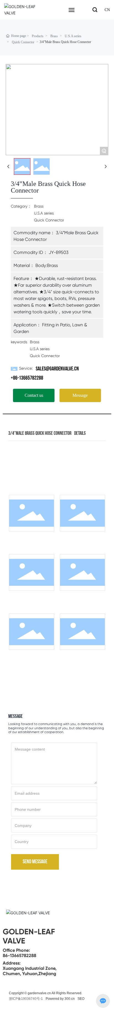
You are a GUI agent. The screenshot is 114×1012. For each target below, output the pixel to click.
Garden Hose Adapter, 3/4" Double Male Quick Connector (81, 658)
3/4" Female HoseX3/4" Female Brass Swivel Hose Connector (30, 540)
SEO (80, 999)
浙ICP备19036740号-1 (26, 999)
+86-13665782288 (27, 378)
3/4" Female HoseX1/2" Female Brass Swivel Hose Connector (30, 599)
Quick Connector (23, 42)
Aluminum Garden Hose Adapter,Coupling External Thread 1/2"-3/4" (30, 658)
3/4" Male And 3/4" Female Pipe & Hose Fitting (81, 597)
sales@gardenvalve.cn (57, 369)
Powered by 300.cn (60, 999)
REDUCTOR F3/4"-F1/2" (81, 536)
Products (37, 36)
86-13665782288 (19, 955)
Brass (54, 36)
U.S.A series (73, 36)
